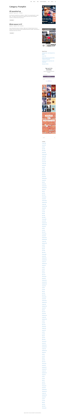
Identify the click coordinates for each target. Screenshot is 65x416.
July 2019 (43, 228)
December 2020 (44, 200)
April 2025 (43, 148)
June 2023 (43, 169)
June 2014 (43, 322)
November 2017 (44, 259)
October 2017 (44, 261)
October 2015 (44, 304)
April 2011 (43, 382)
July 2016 (43, 287)
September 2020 (44, 206)
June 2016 (43, 289)
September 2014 (44, 319)
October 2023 (44, 163)
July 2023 (43, 167)
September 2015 (44, 306)
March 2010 (43, 406)
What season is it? (15, 24)
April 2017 (43, 272)
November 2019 (44, 222)
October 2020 (44, 204)
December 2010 (44, 389)
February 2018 (44, 254)
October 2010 (44, 393)
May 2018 (43, 248)
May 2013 (43, 335)
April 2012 (43, 359)
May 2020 (43, 213)
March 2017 (43, 274)
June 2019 (43, 230)
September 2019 (44, 224)
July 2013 (43, 332)
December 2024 (44, 154)
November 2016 (44, 282)
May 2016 (43, 291)
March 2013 (43, 339)
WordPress (39, 412)
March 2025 (43, 150)
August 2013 (44, 330)
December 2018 (44, 237)
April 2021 (43, 193)
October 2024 (44, 156)
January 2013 (44, 343)
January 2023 (44, 176)
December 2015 (44, 300)
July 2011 (43, 376)
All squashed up (15, 11)
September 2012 (44, 350)
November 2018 (44, 239)
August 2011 (44, 374)
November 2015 (44, 302)
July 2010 (43, 398)
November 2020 (44, 202)
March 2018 (43, 252)
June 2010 (43, 400)
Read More (12, 20)
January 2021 (44, 198)
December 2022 (44, 178)
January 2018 (44, 256)
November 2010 (44, 391)
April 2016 (43, 293)
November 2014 (44, 315)
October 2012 (44, 348)
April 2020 (43, 215)
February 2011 (44, 385)
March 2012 (43, 361)
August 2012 (44, 352)
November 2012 (44, 346)
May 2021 (43, 191)
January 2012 (44, 365)
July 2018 (43, 245)
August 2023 (44, 165)
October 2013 (44, 328)
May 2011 (43, 380)
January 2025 (44, 152)
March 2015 (43, 311)
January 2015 (44, 313)
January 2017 (44, 278)
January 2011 (44, 387)
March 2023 (43, 174)
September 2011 (44, 372)
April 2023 (43, 172)
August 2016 (44, 285)
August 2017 (44, 265)
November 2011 (44, 369)
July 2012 (43, 354)
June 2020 (43, 211)
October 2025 (44, 143)
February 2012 (44, 363)
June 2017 (43, 269)
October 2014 (44, 317)
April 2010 (43, 404)
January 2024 (44, 161)
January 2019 (44, 235)
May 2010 (43, 402)
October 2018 (44, 241)
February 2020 (44, 219)
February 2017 (44, 276)
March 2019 (43, 232)
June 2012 (43, 356)
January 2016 (44, 298)
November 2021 (44, 187)
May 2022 (43, 182)
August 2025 (44, 145)
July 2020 (43, 209)
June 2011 (43, 378)
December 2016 (44, 280)
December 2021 (44, 185)
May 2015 (43, 309)
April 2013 (43, 337)
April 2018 (43, 250)
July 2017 (43, 267)
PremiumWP (33, 412)
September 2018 (44, 243)
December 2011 (44, 367)
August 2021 (44, 189)
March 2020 (43, 217)
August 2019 (44, 226)
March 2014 (43, 324)
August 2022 (44, 180)
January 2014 (44, 326)
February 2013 (44, 341)
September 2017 (44, 263)
